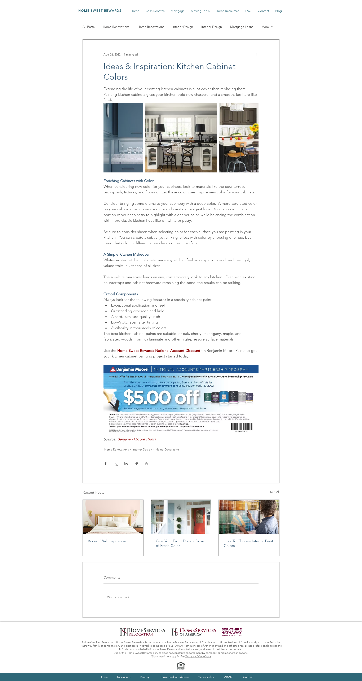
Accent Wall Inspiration (107, 541)
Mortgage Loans (241, 27)
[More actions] (256, 54)
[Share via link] (136, 464)
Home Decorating (167, 449)
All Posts (88, 27)
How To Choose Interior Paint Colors (248, 543)
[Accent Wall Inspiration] (113, 517)
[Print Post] (147, 464)
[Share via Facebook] (105, 464)
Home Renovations (116, 27)
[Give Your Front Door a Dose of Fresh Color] (181, 517)
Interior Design (182, 27)
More (265, 27)
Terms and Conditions (198, 656)
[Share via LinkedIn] (126, 464)
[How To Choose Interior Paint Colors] (249, 517)
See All (274, 492)
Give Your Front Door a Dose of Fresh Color (180, 543)
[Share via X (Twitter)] (116, 464)
